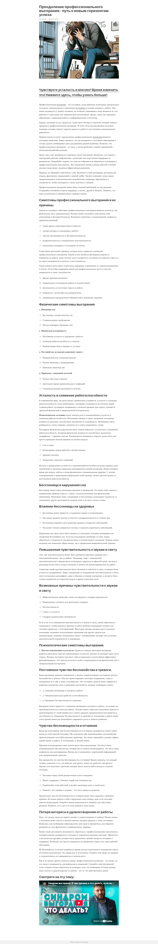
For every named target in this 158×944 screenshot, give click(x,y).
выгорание (61, 104)
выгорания (97, 137)
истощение (81, 108)
